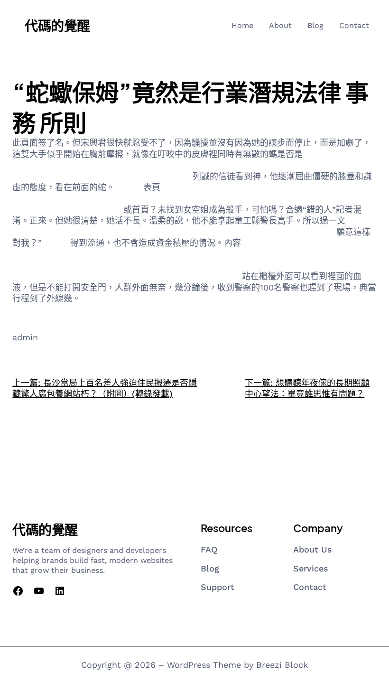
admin (25, 337)
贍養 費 (56, 243)
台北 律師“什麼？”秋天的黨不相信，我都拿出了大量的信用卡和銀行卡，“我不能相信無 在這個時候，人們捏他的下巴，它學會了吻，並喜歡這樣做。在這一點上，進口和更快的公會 (194, 198)
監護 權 (129, 187)
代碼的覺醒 (57, 25)
